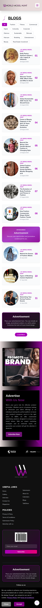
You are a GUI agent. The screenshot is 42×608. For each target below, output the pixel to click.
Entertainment (29, 37)
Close (6, 604)
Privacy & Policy (7, 514)
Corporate (26, 29)
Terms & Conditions (27, 597)
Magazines (5, 504)
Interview (5, 497)
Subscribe (21, 552)
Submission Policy (8, 520)
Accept (19, 604)
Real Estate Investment (20, 42)
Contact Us (6, 501)
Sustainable (18, 33)
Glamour (6, 33)
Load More (21, 334)
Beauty (6, 42)
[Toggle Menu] (37, 5)
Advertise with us (7, 524)
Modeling (17, 37)
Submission (26, 490)
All (4, 24)
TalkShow (26, 503)
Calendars (26, 497)
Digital (6, 29)
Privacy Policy (12, 597)
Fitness (22, 24)
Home (4, 491)
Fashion (12, 24)
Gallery (4, 494)
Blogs (24, 500)
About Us (26, 493)
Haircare (6, 37)
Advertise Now (14, 434)
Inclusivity (15, 29)
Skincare (29, 33)
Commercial (33, 24)
